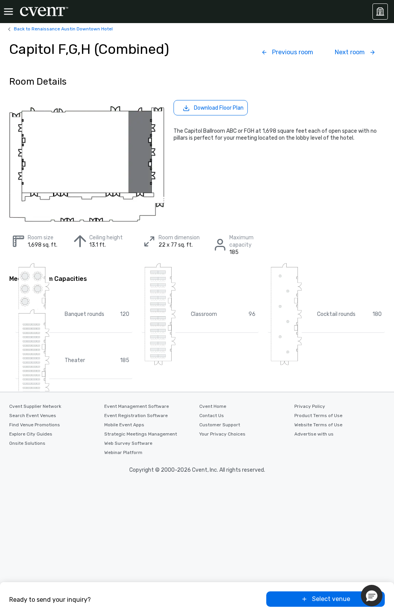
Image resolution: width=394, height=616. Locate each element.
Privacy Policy (309, 406)
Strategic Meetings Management (140, 434)
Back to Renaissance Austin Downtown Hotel (63, 29)
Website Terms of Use (318, 424)
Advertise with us (314, 434)
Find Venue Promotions (34, 424)
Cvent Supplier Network (35, 406)
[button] (371, 595)
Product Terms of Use (318, 415)
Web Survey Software (128, 443)
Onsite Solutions (27, 443)
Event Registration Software (136, 415)
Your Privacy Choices (222, 434)
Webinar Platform (123, 452)
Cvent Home (212, 406)
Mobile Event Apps (124, 424)
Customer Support (219, 424)
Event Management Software (136, 406)
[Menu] (8, 12)
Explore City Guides (30, 434)
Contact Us (211, 415)
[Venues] (380, 11)
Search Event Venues (32, 415)
